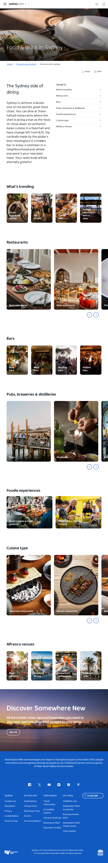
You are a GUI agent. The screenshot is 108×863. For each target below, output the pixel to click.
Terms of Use (11, 821)
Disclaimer (10, 806)
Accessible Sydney (48, 811)
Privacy (8, 811)
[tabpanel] (54, 30)
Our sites (68, 795)
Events (27, 816)
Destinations (30, 801)
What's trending (64, 90)
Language (92, 795)
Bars (58, 102)
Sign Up (13, 732)
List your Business (52, 818)
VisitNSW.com (70, 801)
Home (9, 64)
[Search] (97, 5)
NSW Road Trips (32, 811)
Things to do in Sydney (26, 64)
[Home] (16, 4)
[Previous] (89, 315)
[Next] (96, 315)
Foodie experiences (66, 114)
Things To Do (30, 806)
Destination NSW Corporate (71, 808)
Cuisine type (62, 120)
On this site (30, 795)
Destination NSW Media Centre (71, 824)
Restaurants (62, 96)
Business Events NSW (71, 816)
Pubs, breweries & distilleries (70, 108)
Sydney (9, 795)
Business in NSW (51, 823)
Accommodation (32, 821)
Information (50, 795)
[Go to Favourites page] (103, 4)
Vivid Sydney (69, 831)
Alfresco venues (64, 126)
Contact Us (10, 801)
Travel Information (49, 803)
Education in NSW (52, 828)
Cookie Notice (11, 816)
